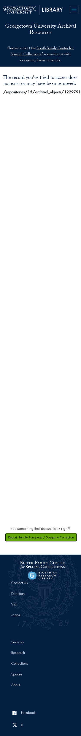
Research (18, 652)
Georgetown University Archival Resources (40, 29)
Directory (18, 593)
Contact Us (19, 582)
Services (17, 642)
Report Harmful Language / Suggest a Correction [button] (41, 537)
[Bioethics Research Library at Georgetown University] (42, 575)
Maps (15, 615)
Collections (19, 663)
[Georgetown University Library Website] (33, 9)
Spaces (16, 674)
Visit (14, 604)
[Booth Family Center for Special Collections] (42, 564)
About (15, 684)
